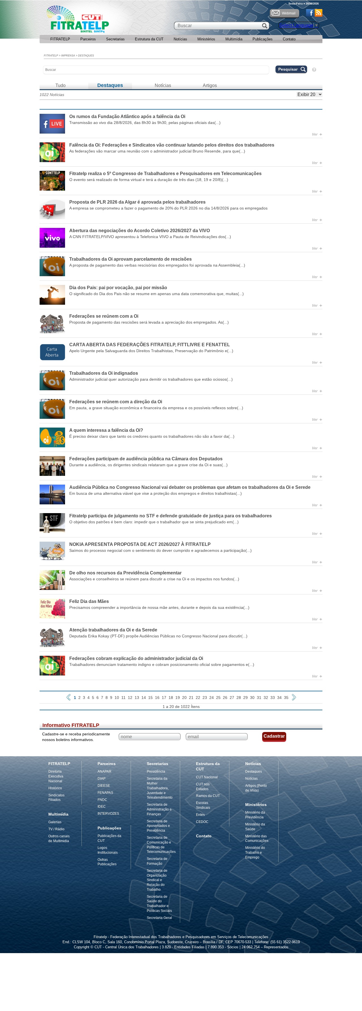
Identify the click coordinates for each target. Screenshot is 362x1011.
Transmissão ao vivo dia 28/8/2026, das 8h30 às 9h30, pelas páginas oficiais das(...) (145, 122)
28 (238, 697)
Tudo (60, 85)
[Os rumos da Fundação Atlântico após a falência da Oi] (52, 124)
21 (191, 697)
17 (164, 697)
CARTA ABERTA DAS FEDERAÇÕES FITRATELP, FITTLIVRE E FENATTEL (149, 344)
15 (150, 697)
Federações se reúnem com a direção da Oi (115, 401)
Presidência (156, 771)
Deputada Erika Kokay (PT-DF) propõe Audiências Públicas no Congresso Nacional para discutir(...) (158, 636)
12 (130, 697)
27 (232, 697)
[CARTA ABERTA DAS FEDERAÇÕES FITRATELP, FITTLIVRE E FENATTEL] (52, 352)
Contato (289, 39)
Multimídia (233, 39)
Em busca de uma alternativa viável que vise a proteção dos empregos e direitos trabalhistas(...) (155, 493)
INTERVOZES (108, 814)
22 (198, 697)
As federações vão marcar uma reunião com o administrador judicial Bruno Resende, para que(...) (157, 151)
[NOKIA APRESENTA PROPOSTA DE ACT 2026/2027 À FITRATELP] (52, 551)
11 (123, 697)
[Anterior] (68, 697)
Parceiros (88, 39)
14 (143, 697)
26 (225, 697)
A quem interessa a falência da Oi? (106, 430)
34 (279, 697)
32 (266, 697)
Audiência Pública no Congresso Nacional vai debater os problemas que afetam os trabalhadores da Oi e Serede (190, 487)
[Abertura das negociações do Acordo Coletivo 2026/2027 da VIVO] (52, 238)
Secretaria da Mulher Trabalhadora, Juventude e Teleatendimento (160, 788)
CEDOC (202, 822)
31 (259, 697)
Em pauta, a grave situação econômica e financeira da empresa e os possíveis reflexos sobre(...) (156, 408)
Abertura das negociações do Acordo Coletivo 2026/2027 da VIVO (139, 230)
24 (211, 697)
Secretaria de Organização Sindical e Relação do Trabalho (157, 880)
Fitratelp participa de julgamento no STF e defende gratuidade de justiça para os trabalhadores (170, 515)
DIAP (101, 779)
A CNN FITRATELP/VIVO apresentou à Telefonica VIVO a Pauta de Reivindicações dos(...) (150, 236)
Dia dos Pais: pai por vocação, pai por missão (118, 287)
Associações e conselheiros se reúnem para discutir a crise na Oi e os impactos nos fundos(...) (154, 579)
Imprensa (68, 55)
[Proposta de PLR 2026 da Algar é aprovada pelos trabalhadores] (52, 209)
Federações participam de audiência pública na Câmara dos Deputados (146, 458)
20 (184, 697)
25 (218, 697)
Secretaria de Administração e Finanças (159, 809)
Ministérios (206, 39)
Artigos (210, 85)
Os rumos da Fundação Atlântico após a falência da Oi (127, 116)
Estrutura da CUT (149, 39)
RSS (318, 13)
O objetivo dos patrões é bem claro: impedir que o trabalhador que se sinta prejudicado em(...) (154, 522)
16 (157, 697)
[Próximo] (294, 697)
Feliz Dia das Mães (89, 601)
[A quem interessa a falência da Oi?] (52, 437)
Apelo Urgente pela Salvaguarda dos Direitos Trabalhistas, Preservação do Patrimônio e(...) (151, 350)
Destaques (86, 55)
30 (252, 697)
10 (117, 697)
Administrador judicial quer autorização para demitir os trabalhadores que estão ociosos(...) (151, 379)
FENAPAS (105, 793)
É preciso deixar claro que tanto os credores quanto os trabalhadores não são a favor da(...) (151, 436)
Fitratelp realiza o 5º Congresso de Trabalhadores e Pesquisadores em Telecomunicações (165, 173)
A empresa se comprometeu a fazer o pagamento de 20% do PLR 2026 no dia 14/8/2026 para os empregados (168, 208)
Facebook (310, 13)
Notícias (180, 39)
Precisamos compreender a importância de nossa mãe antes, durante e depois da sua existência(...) (159, 607)
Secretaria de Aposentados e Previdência (158, 826)
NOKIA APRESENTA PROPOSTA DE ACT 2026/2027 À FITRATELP (140, 544)
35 (286, 697)
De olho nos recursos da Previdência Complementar (125, 572)
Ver (317, 134)
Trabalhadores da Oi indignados (103, 373)
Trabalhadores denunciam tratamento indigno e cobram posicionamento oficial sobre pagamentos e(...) (161, 664)
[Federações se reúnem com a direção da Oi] (52, 409)
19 (177, 697)
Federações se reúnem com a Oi (103, 316)
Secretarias (115, 39)
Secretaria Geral (159, 918)
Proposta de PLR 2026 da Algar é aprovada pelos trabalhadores (137, 202)
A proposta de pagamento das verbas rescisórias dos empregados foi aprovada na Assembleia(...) (157, 265)
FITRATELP (60, 39)
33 (272, 697)
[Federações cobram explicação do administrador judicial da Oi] (52, 666)
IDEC (102, 807)
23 (204, 697)
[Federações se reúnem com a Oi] (52, 323)
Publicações (263, 39)
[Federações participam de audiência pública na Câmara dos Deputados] (52, 466)
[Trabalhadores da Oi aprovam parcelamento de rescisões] (52, 266)
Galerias (54, 822)
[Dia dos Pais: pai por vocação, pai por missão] (52, 295)
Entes (200, 815)
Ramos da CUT (208, 796)
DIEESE (104, 786)
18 (171, 697)
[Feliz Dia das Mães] (52, 608)
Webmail (289, 13)
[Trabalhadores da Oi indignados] (52, 380)
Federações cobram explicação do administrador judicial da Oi (136, 658)
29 (245, 697)
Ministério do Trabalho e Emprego (255, 852)
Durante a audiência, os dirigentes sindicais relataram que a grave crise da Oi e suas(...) (148, 465)
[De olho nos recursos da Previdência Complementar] (52, 580)
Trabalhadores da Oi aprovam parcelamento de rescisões (130, 259)
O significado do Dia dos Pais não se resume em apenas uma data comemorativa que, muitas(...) (156, 293)
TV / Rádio (56, 829)
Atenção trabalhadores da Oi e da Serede (113, 629)
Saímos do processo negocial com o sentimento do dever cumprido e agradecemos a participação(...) (160, 550)
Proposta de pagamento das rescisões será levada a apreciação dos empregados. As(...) (149, 322)
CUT (96, 20)
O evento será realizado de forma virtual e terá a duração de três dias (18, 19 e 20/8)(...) (148, 179)
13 (137, 697)
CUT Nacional (207, 777)
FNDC (102, 800)
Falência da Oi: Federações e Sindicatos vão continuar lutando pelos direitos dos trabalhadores (171, 145)
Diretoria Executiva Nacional (55, 776)
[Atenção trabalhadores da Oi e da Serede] (52, 637)
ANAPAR (104, 771)
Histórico (55, 788)
